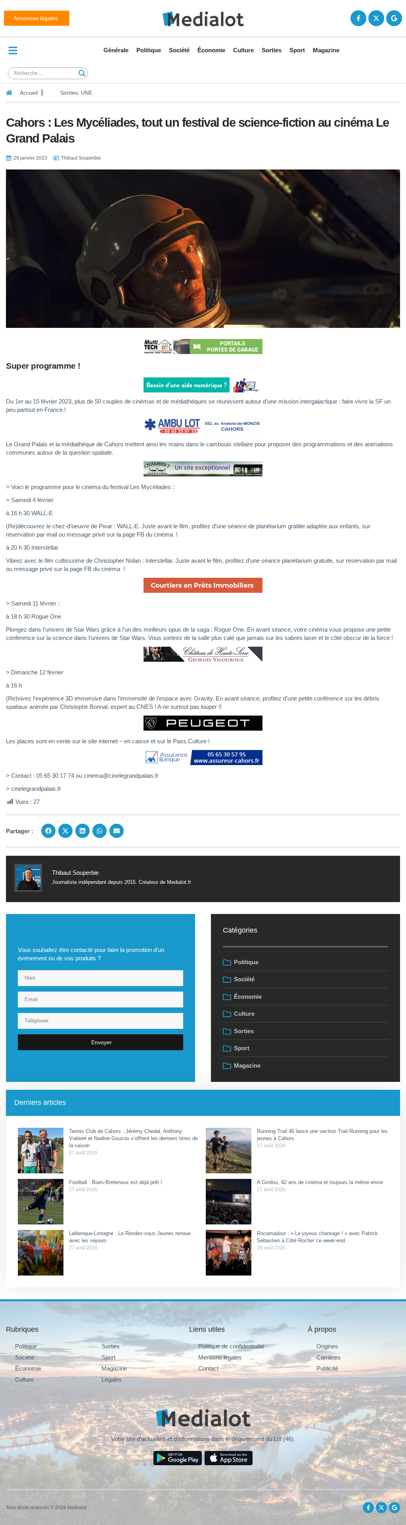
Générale (115, 50)
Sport (297, 50)
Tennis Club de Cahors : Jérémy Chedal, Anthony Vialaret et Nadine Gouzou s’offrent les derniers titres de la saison (133, 1138)
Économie (211, 50)
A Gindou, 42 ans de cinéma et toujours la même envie (320, 1182)
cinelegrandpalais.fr (36, 788)
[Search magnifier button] (82, 73)
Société (179, 50)
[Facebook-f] (358, 18)
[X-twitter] (376, 18)
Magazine (326, 50)
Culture (243, 50)
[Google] (394, 18)
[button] (48, 831)
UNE (86, 92)
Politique (148, 50)
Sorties (272, 50)
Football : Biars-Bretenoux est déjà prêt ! (115, 1182)
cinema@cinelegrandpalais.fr (121, 775)
